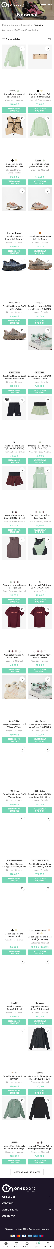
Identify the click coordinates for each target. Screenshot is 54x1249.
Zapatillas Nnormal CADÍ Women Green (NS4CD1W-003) (39, 378)
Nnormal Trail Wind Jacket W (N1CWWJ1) (39, 165)
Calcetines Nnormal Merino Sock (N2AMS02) (14, 936)
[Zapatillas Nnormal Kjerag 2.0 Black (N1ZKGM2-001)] (14, 969)
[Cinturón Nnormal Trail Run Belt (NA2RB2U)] (40, 57)
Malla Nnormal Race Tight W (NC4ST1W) (14, 447)
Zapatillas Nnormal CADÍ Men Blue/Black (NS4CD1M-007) (14, 309)
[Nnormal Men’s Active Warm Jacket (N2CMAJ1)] (14, 1178)
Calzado (18, 242)
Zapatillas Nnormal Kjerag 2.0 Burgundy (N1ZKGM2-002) (40, 1009)
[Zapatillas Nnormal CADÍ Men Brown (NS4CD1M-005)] (40, 267)
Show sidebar (13, 39)
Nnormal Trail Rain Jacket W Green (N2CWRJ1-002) (14, 1148)
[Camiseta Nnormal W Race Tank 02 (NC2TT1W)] (40, 478)
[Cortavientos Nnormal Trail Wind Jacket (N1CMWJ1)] (14, 57)
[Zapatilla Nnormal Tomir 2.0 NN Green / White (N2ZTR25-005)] (40, 826)
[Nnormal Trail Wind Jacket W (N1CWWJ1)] (40, 126)
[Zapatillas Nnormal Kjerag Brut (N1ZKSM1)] (40, 1178)
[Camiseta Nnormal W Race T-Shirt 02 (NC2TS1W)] (14, 617)
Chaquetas (9, 100)
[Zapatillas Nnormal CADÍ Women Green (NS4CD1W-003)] (40, 338)
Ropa (14, 451)
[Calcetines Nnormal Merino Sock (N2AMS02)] (14, 896)
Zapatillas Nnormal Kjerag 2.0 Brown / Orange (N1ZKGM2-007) (14, 239)
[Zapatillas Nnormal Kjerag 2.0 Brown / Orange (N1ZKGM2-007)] (14, 199)
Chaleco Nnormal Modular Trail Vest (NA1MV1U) (14, 166)
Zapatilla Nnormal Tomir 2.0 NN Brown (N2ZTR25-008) (40, 239)
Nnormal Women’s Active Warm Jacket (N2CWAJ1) (40, 1147)
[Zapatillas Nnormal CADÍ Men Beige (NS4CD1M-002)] (40, 757)
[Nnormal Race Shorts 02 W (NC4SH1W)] (40, 408)
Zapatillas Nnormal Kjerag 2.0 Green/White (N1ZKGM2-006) (14, 867)
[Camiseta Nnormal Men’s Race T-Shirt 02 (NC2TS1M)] (40, 617)
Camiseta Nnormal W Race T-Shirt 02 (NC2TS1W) (14, 657)
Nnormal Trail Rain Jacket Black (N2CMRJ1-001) (40, 1077)
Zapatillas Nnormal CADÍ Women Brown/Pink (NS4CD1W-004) (14, 378)
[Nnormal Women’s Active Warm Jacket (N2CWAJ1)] (40, 1108)
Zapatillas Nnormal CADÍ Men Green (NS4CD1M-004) (39, 727)
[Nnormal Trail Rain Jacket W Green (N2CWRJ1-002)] (14, 1108)
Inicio (5, 25)
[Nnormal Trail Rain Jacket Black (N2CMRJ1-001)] (40, 1039)
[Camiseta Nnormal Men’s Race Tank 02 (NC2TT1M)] (14, 548)
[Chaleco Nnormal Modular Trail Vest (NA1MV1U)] (14, 126)
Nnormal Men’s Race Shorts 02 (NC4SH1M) (14, 516)
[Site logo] (13, 4)
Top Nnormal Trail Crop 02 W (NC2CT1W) (40, 586)
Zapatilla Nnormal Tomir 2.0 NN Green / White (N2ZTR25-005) (40, 867)
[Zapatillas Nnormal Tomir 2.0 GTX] (14, 1039)
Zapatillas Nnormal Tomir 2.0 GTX (14, 1077)
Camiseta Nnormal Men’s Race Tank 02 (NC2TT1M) (14, 588)
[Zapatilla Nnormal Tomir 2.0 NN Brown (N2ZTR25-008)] (40, 199)
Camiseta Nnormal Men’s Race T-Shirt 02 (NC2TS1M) (39, 657)
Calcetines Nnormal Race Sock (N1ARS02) (40, 938)
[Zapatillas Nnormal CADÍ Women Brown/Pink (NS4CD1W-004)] (14, 335)
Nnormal (25, 25)
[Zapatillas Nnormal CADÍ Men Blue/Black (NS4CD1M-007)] (14, 267)
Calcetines (9, 939)
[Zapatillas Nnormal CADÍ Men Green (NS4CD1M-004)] (40, 687)
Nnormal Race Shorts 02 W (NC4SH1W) (39, 447)
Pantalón (21, 451)
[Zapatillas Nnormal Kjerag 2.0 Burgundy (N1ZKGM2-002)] (40, 969)
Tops (44, 591)
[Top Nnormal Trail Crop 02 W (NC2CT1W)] (40, 548)
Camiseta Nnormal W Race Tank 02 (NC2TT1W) (40, 518)
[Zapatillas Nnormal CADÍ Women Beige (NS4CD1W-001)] (14, 757)
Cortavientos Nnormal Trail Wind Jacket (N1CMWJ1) (14, 97)
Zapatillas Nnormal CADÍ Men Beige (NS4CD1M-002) (39, 797)
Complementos (44, 100)
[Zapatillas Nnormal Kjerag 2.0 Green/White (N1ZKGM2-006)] (14, 826)
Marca (14, 25)
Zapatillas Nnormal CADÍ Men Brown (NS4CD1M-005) (39, 309)
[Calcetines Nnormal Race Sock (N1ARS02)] (40, 896)
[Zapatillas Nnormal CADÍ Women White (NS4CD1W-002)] (14, 687)
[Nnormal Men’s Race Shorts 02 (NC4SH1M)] (14, 478)
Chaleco (9, 169)
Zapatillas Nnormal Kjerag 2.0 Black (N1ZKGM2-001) (14, 1009)
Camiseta (38, 521)
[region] (27, 1221)
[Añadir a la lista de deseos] (22, 48)
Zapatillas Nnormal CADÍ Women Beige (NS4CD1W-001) (14, 797)
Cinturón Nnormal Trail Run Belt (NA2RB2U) (40, 95)
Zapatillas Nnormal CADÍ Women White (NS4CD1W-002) (14, 727)
